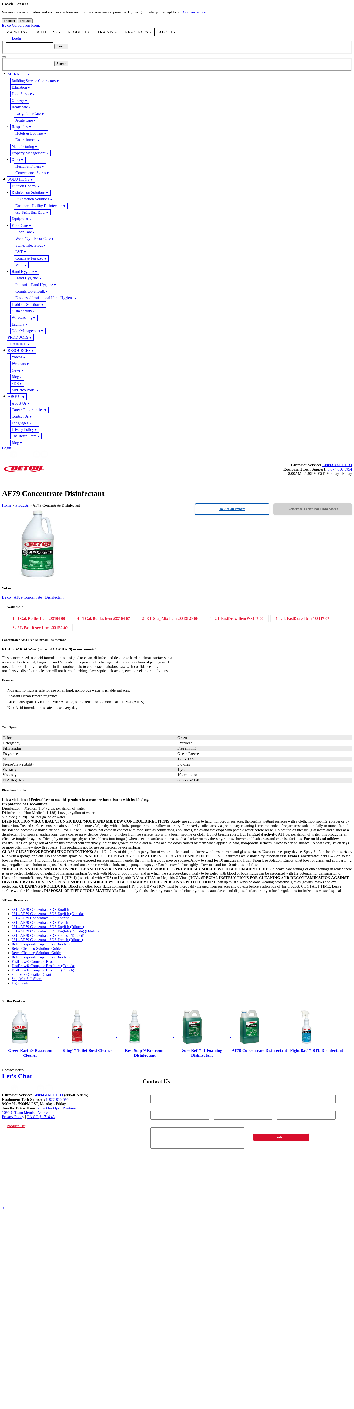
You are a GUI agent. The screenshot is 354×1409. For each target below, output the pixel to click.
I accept (9, 21)
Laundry (18, 324)
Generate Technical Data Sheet (313, 509)
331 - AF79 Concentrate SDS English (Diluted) (48, 927)
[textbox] (29, 46)
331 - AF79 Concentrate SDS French (40, 922)
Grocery (18, 100)
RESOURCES (136, 32)
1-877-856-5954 (339, 469)
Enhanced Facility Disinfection (38, 206)
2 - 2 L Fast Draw (40, 628)
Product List (16, 1126)
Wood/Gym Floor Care (33, 238)
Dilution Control (24, 186)
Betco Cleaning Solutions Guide (36, 948)
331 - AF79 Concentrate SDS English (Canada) (48, 914)
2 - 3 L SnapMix (170, 618)
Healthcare (20, 107)
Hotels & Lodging (29, 133)
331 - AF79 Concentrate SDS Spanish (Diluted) (48, 935)
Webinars (19, 364)
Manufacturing (23, 146)
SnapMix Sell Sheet (27, 979)
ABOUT (166, 32)
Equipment (20, 219)
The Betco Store (24, 436)
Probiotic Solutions (26, 304)
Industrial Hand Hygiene (34, 285)
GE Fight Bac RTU (30, 212)
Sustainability (22, 311)
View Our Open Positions (56, 1108)
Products (22, 505)
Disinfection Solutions (28, 192)
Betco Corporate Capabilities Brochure (41, 944)
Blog (15, 377)
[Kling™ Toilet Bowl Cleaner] (88, 1036)
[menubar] (177, 32)
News (16, 370)
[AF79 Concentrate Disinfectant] (259, 1036)
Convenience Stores (30, 173)
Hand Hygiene (23, 271)
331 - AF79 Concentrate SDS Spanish (41, 918)
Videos (17, 357)
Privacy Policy (23, 429)
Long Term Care (28, 113)
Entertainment (26, 140)
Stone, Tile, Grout (29, 245)
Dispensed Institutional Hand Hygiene (44, 298)
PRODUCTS (78, 32)
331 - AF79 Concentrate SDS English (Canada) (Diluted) (55, 931)
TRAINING (107, 32)
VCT (19, 265)
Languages (20, 423)
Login (16, 38)
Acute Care (24, 120)
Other (16, 159)
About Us (19, 403)
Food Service (22, 94)
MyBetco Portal (24, 390)
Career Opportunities (27, 410)
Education (19, 87)
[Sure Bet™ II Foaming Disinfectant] (202, 1036)
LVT (19, 252)
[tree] (177, 258)
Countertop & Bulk (30, 291)
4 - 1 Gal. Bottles (38, 618)
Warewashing (22, 317)
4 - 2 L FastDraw (236, 618)
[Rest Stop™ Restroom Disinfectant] (145, 1036)
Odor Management (26, 331)
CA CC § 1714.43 (41, 1117)
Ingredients (20, 983)
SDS (15, 383)
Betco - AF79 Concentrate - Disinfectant (32, 597)
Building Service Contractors (34, 81)
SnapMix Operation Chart (31, 974)
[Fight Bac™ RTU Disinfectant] (316, 1036)
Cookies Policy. (195, 12)
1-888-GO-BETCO (337, 465)
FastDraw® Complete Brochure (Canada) (43, 966)
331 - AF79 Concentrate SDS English (40, 909)
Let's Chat (17, 1076)
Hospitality (20, 127)
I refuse (25, 21)
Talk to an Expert (232, 509)
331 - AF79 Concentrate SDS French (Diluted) (47, 940)
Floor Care (20, 225)
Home (6, 505)
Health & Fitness (28, 166)
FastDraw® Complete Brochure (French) (43, 970)
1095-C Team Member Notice (25, 1112)
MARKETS (15, 32)
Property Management (28, 153)
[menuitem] (16, 32)
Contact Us (20, 416)
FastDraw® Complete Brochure (36, 961)
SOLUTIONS (47, 32)
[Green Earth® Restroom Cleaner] (30, 1036)
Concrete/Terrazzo (29, 258)
